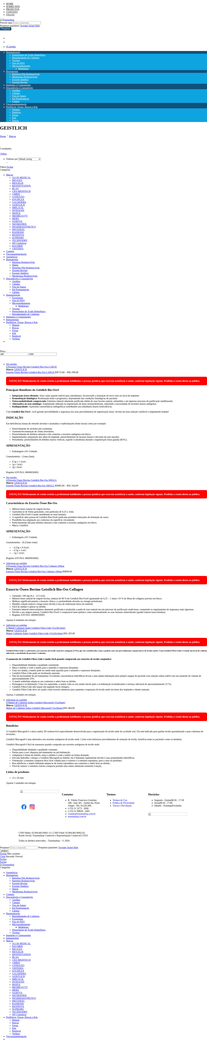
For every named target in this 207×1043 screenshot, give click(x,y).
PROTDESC (18, 229)
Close (2, 856)
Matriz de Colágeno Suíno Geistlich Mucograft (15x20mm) (34, 708)
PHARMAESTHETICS (24, 226)
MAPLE (16, 213)
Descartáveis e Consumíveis (19, 87)
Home (3, 136)
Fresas (15, 115)
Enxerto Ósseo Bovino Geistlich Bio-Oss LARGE (30, 372)
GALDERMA (19, 202)
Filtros (3, 153)
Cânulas (16, 93)
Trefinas (16, 109)
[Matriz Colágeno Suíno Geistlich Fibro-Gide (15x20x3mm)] (106, 628)
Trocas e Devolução (122, 805)
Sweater (24, 25)
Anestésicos (11, 257)
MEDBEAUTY (20, 216)
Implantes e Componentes (18, 85)
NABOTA (17, 221)
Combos (10, 251)
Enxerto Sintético (20, 79)
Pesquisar (5, 29)
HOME (9, 3)
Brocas (15, 120)
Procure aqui (6, 22)
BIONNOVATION (21, 186)
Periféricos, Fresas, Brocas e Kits (22, 107)
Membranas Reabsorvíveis (24, 77)
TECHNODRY (19, 240)
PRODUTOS (12, 9)
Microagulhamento (21, 66)
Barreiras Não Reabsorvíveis (26, 74)
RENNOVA (18, 235)
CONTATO (12, 12)
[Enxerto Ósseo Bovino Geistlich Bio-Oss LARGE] (106, 367)
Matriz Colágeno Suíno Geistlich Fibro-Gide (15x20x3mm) (34, 633)
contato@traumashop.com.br (81, 814)
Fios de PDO (18, 63)
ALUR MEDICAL (21, 177)
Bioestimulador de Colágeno (25, 57)
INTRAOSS (18, 210)
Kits (14, 118)
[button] (16, 563)
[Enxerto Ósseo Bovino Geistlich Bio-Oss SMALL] (106, 480)
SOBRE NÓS (13, 6)
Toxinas (16, 60)
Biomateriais (12, 71)
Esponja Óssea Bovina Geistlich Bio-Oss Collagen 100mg (34, 571)
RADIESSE (18, 232)
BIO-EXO (17, 180)
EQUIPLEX (18, 199)
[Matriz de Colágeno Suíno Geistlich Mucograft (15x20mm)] (106, 702)
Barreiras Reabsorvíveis (23, 262)
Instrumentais (12, 319)
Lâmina (15, 101)
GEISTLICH (18, 205)
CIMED (16, 194)
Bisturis (15, 325)
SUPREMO (18, 237)
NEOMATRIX (19, 224)
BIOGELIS (17, 183)
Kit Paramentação (20, 98)
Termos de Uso (120, 800)
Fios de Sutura (19, 96)
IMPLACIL (18, 207)
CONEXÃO (18, 196)
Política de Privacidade (123, 803)
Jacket (32, 25)
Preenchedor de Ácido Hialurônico (28, 55)
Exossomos (17, 297)
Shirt (37, 25)
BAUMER (17, 246)
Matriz (15, 265)
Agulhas (16, 90)
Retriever (16, 112)
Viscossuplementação (16, 104)
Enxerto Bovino (19, 82)
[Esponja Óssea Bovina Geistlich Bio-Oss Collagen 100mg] (106, 566)
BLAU (15, 188)
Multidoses (23, 68)
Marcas (12, 136)
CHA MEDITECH (21, 191)
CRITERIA (17, 248)
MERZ (15, 218)
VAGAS (10, 14)
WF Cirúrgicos (19, 243)
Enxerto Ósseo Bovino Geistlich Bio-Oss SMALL (30, 485)
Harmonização (13, 52)
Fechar (10, 167)
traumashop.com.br (77, 816)
